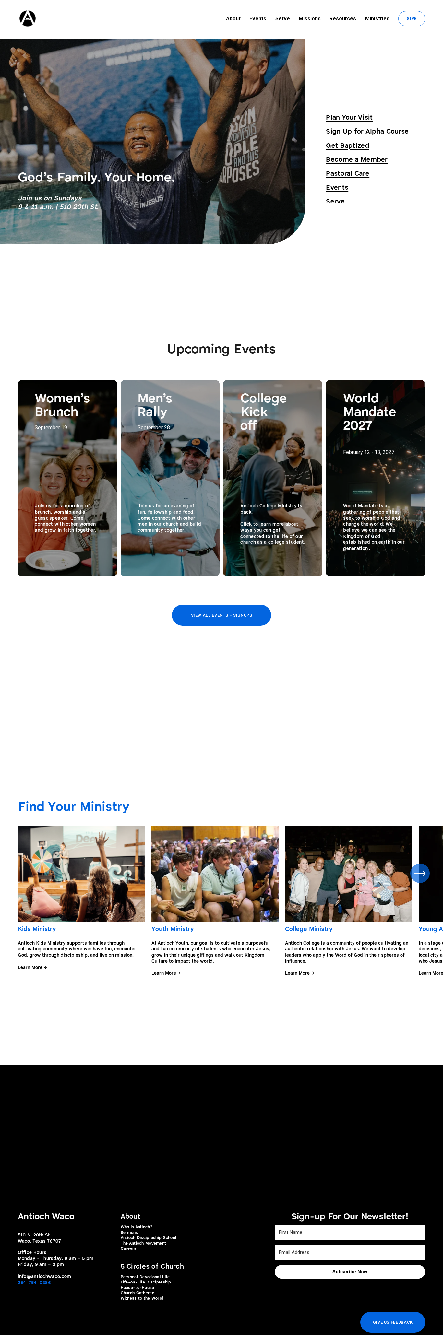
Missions (310, 19)
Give (412, 18)
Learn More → (32, 967)
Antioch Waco (46, 1217)
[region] (221, 901)
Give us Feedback (393, 1322)
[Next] (420, 873)
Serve (282, 19)
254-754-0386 (34, 1283)
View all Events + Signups (221, 615)
